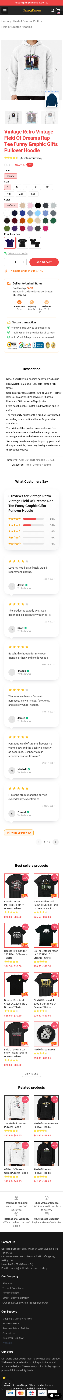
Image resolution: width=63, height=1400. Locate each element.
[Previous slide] (6, 70)
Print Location (12, 234)
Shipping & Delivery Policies (17, 1318)
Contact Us (8, 1333)
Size (6, 181)
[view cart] (58, 10)
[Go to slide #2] (31, 117)
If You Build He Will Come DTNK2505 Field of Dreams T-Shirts (46, 905)
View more (31, 1074)
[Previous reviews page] (39, 842)
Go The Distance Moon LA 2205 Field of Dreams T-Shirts (46, 954)
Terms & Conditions (12, 1288)
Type (7, 170)
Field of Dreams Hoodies (16, 27)
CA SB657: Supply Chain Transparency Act (25, 1302)
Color (7, 199)
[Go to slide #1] (13, 117)
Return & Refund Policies (15, 1328)
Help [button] (57, 1395)
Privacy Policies (10, 1293)
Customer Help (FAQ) (13, 1338)
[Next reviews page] (55, 842)
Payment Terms (10, 1323)
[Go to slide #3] (49, 117)
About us (7, 1283)
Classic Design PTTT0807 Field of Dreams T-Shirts (14, 905)
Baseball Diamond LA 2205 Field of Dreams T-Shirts (15, 954)
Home (5, 21)
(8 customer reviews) (31, 158)
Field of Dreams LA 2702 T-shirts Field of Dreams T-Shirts (45, 1004)
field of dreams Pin (44, 1049)
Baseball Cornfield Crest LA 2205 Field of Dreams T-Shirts (16, 1004)
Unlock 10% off (7, 1384)
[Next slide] (56, 70)
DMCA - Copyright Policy (15, 1297)
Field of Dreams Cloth (26, 21)
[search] (52, 10)
